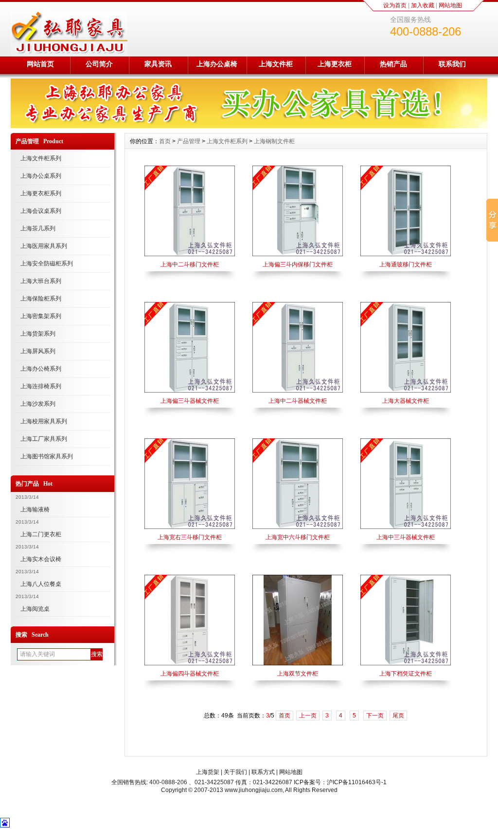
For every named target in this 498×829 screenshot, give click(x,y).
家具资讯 (158, 64)
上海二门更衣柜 (40, 534)
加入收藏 (422, 5)
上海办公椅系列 (40, 368)
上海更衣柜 (335, 64)
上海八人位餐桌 (40, 584)
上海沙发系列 (37, 403)
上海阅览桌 (35, 608)
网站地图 (450, 5)
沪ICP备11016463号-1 (357, 782)
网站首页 (40, 64)
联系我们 (452, 64)
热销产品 (393, 64)
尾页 (398, 715)
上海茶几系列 (37, 228)
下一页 (375, 715)
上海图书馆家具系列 (46, 456)
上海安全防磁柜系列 (46, 263)
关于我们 (235, 772)
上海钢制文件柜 (274, 141)
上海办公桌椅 (216, 64)
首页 (165, 141)
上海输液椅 (35, 509)
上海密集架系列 (40, 316)
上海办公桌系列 (40, 175)
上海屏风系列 (37, 351)
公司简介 (99, 64)
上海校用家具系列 (43, 421)
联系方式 (263, 772)
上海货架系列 (37, 333)
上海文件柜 (276, 64)
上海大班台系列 (40, 281)
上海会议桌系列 (40, 210)
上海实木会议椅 (40, 559)
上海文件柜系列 (40, 158)
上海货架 (207, 772)
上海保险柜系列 (40, 298)
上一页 (308, 715)
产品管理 (188, 141)
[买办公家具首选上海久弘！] (249, 126)
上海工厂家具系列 (43, 438)
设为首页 (395, 5)
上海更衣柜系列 (40, 193)
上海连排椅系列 (40, 386)
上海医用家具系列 (43, 246)
